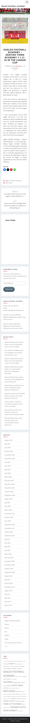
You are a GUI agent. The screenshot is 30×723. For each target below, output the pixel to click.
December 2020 (9, 561)
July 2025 (7, 462)
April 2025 (8, 473)
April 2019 (8, 602)
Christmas (5, 664)
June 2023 (8, 521)
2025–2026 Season (10, 661)
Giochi (7, 628)
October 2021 (9, 532)
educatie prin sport (19, 676)
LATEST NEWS (17, 685)
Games (7, 624)
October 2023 (9, 517)
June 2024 (8, 506)
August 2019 (8, 591)
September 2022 (10, 525)
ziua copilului (20, 710)
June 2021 (8, 543)
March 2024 (8, 510)
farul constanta (13, 679)
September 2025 (10, 458)
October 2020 (9, 569)
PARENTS (17, 694)
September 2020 (10, 572)
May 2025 (7, 470)
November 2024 (10, 488)
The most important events (13, 643)
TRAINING (14, 707)
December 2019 (9, 587)
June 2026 (8, 447)
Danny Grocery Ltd (19, 664)
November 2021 (10, 528)
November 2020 (10, 565)
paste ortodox (23, 694)
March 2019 (8, 605)
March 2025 (8, 477)
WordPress (24, 719)
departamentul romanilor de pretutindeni (12, 666)
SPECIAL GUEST (9, 701)
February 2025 (9, 481)
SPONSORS (17, 701)
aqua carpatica (18, 661)
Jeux (6, 632)
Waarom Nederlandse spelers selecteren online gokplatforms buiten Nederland (14, 379)
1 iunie (4, 661)
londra (10, 688)
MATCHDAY (8, 183)
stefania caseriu (6, 707)
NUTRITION (18, 691)
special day (23, 698)
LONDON (5, 688)
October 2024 (9, 492)
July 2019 (7, 594)
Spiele (6, 639)
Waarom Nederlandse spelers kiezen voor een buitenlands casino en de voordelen (14, 344)
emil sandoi (6, 679)
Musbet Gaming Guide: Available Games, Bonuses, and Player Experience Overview (15, 396)
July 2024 (7, 503)
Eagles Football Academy (13, 6)
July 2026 (7, 444)
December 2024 (9, 484)
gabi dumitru (17, 682)
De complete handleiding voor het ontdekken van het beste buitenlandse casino (14, 352)
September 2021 (10, 536)
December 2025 (9, 455)
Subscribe (9, 289)
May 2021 (7, 547)
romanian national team (21, 696)
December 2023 (9, 514)
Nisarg (18, 721)
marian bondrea (15, 688)
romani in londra (6, 698)
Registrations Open (12, 696)
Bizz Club (23, 661)
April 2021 (8, 550)
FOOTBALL (8, 682)
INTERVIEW (8, 685)
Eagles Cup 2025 (17, 668)
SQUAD (22, 701)
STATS (23, 704)
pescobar (5, 696)
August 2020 (8, 576)
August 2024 (8, 499)
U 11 (6, 646)
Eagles (19, 66)
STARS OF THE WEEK (12, 704)
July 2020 (7, 580)
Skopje (19, 698)
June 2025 (8, 466)
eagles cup (9, 668)
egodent (25, 676)
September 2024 (10, 495)
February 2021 (9, 558)
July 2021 (7, 539)
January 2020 (9, 583)
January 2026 (9, 451)
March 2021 (8, 554)
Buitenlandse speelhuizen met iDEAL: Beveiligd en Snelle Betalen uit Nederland (14, 388)
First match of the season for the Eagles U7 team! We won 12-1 (15, 194)
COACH (11, 663)
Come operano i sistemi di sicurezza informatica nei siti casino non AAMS (13, 404)
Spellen (7, 635)
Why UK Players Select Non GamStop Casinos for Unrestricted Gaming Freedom (14, 412)
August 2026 (8, 440)
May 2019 (7, 598)
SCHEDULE (14, 698)
